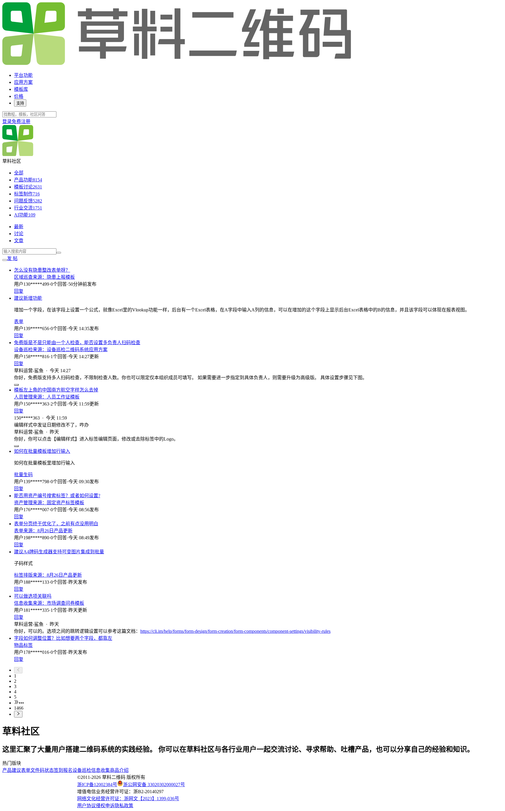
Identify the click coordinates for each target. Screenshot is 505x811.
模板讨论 (28, 186)
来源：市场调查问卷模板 (58, 603)
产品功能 (28, 179)
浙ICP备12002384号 (97, 784)
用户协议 (86, 805)
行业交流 (28, 207)
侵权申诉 (105, 805)
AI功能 (24, 214)
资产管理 (23, 502)
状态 (49, 770)
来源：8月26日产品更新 (47, 530)
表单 (18, 321)
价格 (18, 96)
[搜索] (58, 253)
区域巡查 (23, 277)
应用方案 (23, 82)
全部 (18, 172)
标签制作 (27, 193)
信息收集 (23, 603)
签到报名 (63, 770)
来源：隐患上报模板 (54, 277)
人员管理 (23, 396)
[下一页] (258, 714)
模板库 (21, 89)
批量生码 (23, 474)
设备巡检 (23, 349)
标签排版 (23, 575)
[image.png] (16, 385)
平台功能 (23, 75)
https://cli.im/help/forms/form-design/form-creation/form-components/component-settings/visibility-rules (235, 631)
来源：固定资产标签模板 (58, 502)
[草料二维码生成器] (177, 63)
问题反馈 (28, 200)
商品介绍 (119, 770)
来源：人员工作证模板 (56, 396)
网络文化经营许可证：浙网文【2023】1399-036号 (128, 798)
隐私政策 (124, 805)
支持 (20, 103)
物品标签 (23, 645)
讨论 (18, 233)
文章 (18, 240)
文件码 (37, 770)
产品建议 (11, 770)
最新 (18, 226)
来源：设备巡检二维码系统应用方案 (70, 349)
